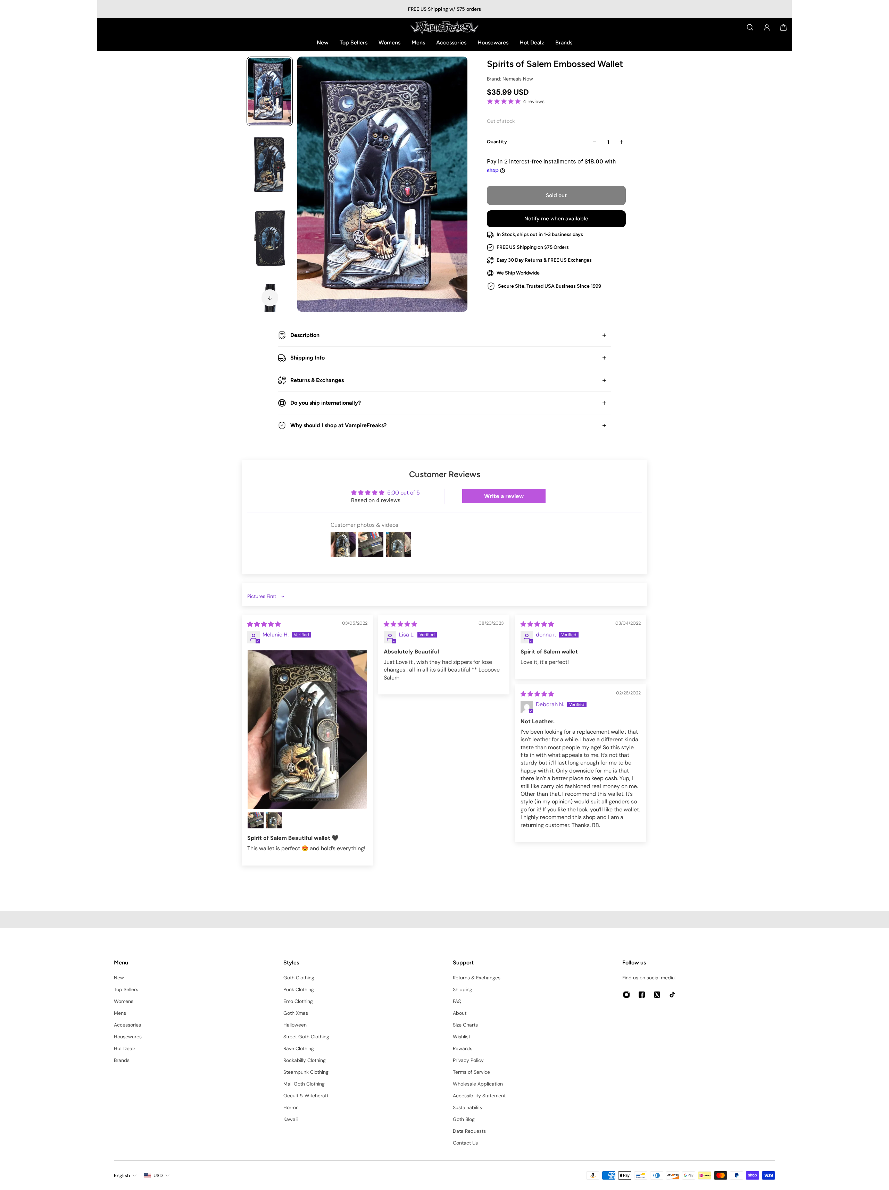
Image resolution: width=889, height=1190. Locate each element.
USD (158, 1175)
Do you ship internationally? (325, 402)
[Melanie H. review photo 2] (255, 820)
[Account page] (766, 27)
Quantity (497, 142)
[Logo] (444, 27)
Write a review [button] (504, 496)
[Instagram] (626, 994)
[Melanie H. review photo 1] (307, 730)
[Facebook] (641, 994)
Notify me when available (556, 218)
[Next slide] (269, 297)
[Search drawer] (750, 27)
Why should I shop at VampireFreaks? (338, 425)
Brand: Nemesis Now (510, 79)
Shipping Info (307, 357)
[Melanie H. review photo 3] (273, 820)
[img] (264, 624)
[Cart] (783, 27)
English (122, 1175)
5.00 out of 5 (403, 492)
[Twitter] (657, 994)
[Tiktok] (672, 994)
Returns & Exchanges (317, 380)
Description (304, 335)
